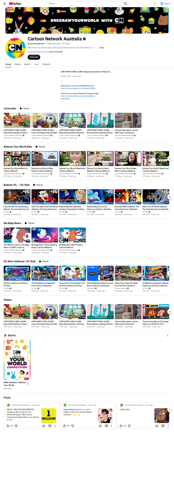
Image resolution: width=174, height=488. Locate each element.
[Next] (169, 158)
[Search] (125, 3)
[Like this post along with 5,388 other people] (8, 426)
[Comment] (49, 425)
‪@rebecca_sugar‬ (83, 409)
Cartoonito (90, 288)
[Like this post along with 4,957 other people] (64, 426)
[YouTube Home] (15, 3)
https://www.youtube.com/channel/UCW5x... (78, 88)
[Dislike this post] (16, 426)
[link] (31, 416)
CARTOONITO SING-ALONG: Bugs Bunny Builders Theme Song (86, 72)
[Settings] (154, 3)
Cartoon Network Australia (13, 135)
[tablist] (87, 64)
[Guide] (4, 3)
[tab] (8, 64)
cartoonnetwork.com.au (39, 52)
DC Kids (6, 212)
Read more (65, 99)
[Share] (43, 425)
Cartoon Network (120, 288)
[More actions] (167, 335)
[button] (65, 98)
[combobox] (85, 3)
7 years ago (35, 405)
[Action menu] (55, 425)
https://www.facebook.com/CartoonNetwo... (78, 96)
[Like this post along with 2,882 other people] (121, 426)
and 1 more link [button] (56, 52)
